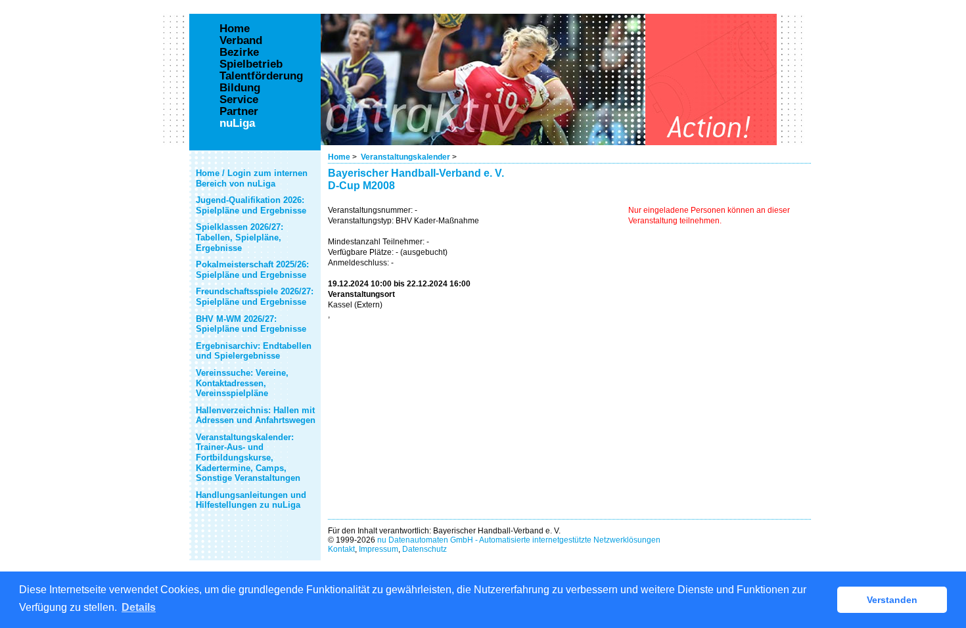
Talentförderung (261, 76)
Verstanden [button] (892, 599)
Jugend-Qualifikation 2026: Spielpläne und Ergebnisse (251, 205)
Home (339, 157)
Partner (238, 112)
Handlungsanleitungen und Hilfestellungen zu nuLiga (251, 500)
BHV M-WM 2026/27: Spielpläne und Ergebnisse (251, 324)
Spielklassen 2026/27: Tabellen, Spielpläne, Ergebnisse (239, 237)
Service (238, 100)
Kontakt (341, 549)
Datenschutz (424, 549)
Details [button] (139, 607)
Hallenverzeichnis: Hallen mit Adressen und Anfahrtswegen (255, 415)
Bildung (239, 88)
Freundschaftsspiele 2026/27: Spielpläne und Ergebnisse (254, 296)
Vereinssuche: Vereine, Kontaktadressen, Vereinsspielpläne (242, 383)
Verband (240, 41)
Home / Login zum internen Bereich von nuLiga (252, 178)
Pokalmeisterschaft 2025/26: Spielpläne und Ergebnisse (252, 269)
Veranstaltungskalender (405, 157)
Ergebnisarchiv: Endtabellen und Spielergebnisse (253, 351)
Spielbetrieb (251, 64)
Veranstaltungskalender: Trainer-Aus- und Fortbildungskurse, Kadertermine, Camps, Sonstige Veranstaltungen (248, 457)
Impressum (378, 549)
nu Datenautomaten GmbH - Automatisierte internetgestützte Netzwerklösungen (518, 540)
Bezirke (239, 52)
